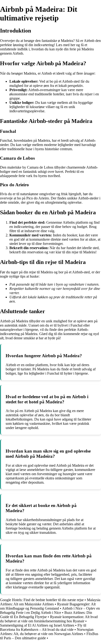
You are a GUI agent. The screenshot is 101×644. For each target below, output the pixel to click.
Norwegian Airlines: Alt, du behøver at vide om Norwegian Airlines (46, 632)
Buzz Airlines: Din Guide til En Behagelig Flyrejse (46, 615)
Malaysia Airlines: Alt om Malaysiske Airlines (50, 602)
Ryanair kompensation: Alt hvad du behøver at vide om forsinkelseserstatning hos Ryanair (49, 619)
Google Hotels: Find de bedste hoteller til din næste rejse (42, 600)
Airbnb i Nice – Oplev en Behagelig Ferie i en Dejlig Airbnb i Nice (50, 610)
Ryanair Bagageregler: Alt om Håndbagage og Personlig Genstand (48, 606)
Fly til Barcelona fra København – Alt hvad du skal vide (43, 627)
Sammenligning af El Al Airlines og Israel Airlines (37, 625)
